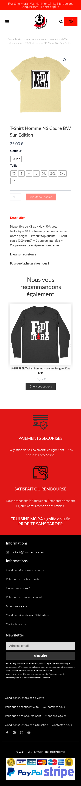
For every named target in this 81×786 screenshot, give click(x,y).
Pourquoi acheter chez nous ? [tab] (29, 263)
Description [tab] (18, 217)
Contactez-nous (16, 624)
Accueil (12, 38)
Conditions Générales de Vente (25, 570)
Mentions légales (16, 606)
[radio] (16, 159)
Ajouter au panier (41, 197)
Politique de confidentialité (23, 579)
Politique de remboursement (24, 597)
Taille (13, 165)
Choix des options (40, 386)
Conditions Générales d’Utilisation (27, 615)
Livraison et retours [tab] (23, 254)
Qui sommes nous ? (18, 588)
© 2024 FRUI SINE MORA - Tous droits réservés (40, 751)
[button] (7, 21)
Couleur (16, 150)
